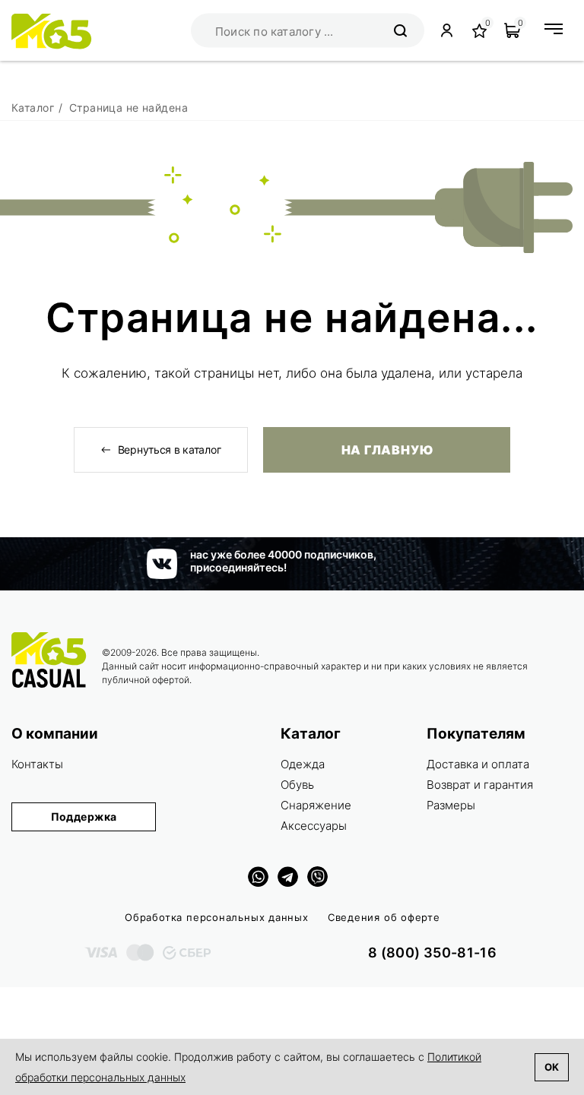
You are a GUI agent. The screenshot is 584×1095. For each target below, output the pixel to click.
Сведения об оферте (384, 917)
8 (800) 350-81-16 (432, 952)
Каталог (311, 733)
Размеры (451, 805)
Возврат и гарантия (480, 784)
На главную (387, 449)
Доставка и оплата (478, 764)
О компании (54, 733)
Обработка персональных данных (217, 917)
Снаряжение (316, 805)
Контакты (37, 764)
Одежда (303, 764)
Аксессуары (314, 825)
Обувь (297, 784)
